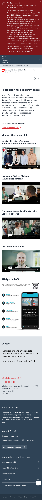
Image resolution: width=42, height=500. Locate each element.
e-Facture (6, 479)
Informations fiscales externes (14, 485)
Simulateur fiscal (8, 474)
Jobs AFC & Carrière (10, 468)
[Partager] (39, 78)
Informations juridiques (15, 497)
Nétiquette (26, 497)
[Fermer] (40, 1)
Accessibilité (33, 497)
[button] (38, 483)
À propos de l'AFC (9, 462)
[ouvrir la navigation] (39, 71)
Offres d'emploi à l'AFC (10, 128)
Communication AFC (12, 440)
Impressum (5, 497)
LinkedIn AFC (30, 440)
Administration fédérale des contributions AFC (16, 71)
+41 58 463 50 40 (8, 382)
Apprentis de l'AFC (11, 436)
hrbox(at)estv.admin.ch (10, 378)
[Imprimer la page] (35, 78)
